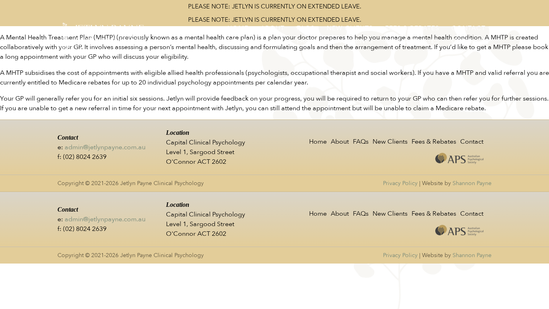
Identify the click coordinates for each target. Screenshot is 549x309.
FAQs (306, 28)
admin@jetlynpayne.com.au (105, 147)
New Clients (350, 28)
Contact (468, 28)
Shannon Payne (472, 183)
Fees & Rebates (412, 28)
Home (237, 28)
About (272, 28)
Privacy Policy (400, 183)
